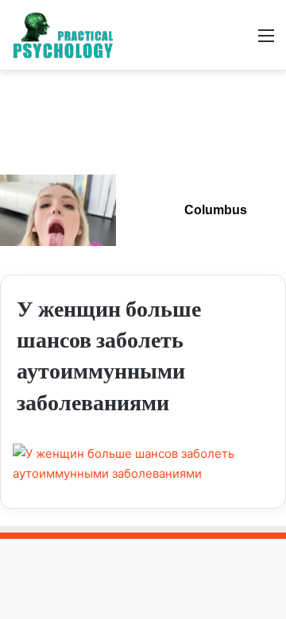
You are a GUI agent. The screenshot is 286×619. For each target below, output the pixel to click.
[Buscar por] (238, 41)
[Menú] (266, 41)
